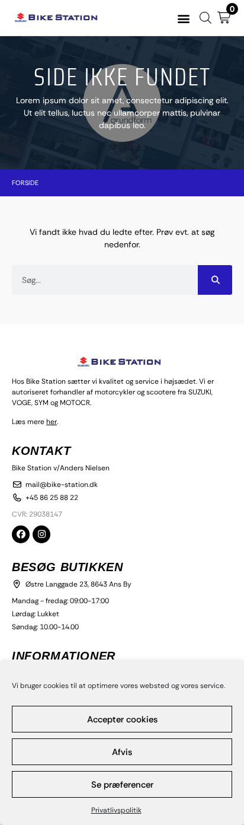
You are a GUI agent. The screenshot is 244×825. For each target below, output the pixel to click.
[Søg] (215, 280)
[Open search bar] (205, 17)
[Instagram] (41, 534)
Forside (25, 183)
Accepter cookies (122, 719)
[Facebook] (21, 534)
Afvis (122, 752)
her (51, 421)
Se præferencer (122, 785)
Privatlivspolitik (116, 810)
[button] (184, 18)
